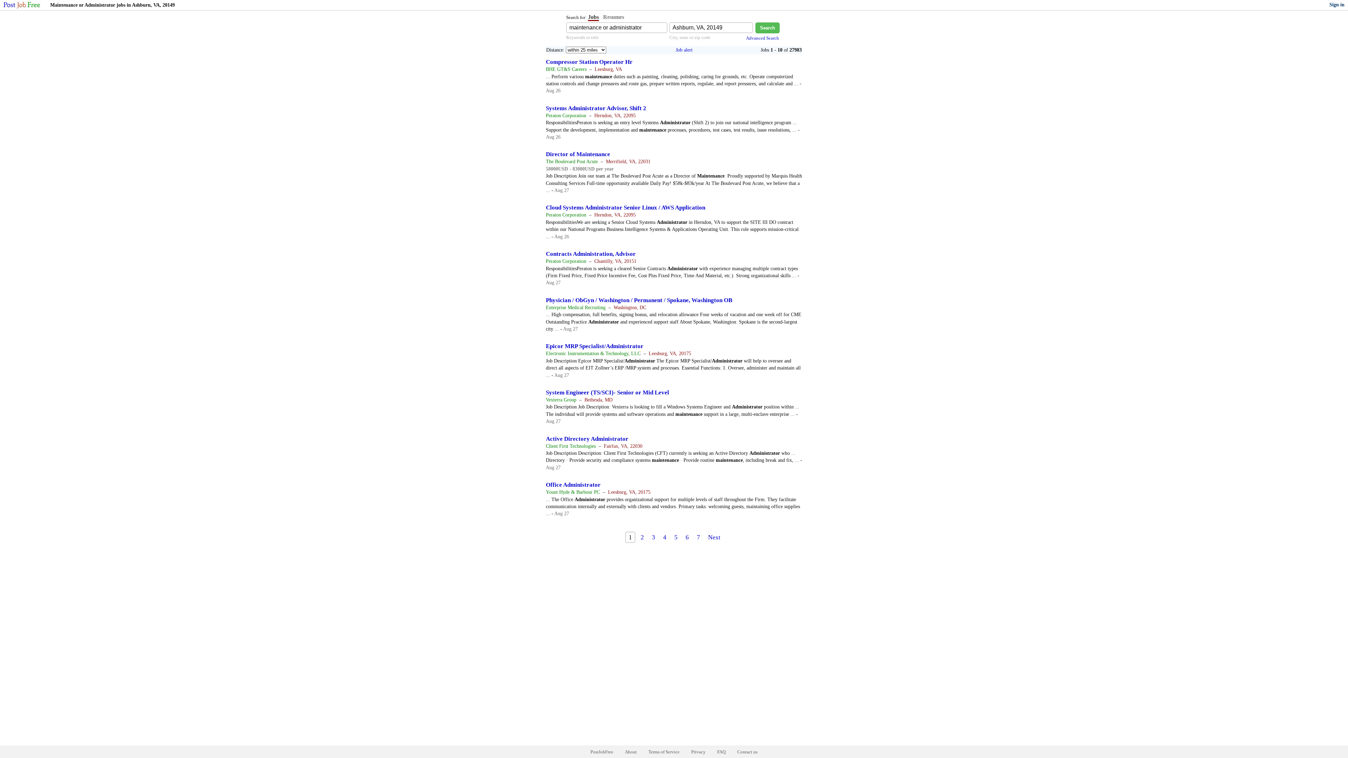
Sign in (1336, 4)
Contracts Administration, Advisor (591, 254)
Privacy (698, 751)
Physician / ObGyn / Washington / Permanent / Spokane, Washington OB (639, 300)
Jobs (593, 17)
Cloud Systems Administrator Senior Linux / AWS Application (625, 207)
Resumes (613, 17)
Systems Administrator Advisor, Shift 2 (596, 108)
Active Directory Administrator (587, 438)
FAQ (721, 751)
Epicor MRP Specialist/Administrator (594, 346)
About (631, 751)
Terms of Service (664, 751)
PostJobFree (601, 751)
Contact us (747, 751)
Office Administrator (573, 484)
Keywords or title (582, 37)
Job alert (684, 50)
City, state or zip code (690, 37)
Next (714, 537)
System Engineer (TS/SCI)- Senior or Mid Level (607, 392)
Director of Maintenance (578, 154)
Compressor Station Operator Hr (589, 62)
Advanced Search (762, 38)
